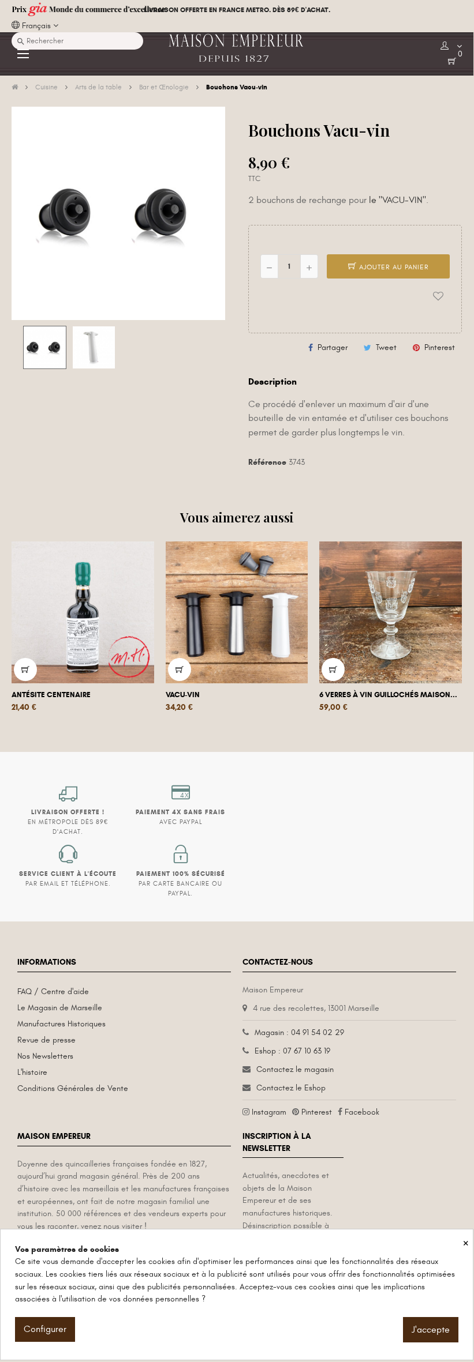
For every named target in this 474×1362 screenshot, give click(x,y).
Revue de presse (46, 1040)
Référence (267, 462)
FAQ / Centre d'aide (53, 991)
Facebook (362, 1112)
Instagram (269, 1112)
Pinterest (439, 347)
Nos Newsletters (45, 1056)
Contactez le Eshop (291, 1088)
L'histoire (32, 1072)
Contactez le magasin (295, 1069)
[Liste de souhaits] (438, 296)
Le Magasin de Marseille (59, 1008)
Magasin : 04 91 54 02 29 (299, 1032)
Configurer (45, 1329)
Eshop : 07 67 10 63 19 (292, 1051)
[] (25, 669)
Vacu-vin (183, 694)
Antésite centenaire (51, 694)
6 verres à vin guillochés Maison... (388, 694)
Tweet (386, 347)
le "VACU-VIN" (397, 200)
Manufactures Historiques (61, 1024)
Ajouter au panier (393, 267)
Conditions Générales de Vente (72, 1088)
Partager (333, 347)
